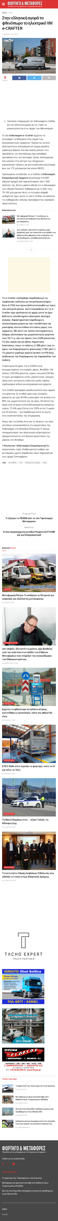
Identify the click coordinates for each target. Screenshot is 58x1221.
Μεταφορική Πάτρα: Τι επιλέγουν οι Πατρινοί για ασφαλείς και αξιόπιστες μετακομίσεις (34, 219)
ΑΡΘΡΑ (7, 589)
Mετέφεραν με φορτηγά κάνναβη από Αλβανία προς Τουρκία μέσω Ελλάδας (32, 1098)
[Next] (31, 250)
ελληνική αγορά (32, 463)
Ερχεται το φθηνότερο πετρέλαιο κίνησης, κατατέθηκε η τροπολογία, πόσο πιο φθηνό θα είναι (27, 713)
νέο (44, 463)
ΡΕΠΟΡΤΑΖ (9, 703)
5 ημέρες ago (22, 1103)
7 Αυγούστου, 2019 (10, 34)
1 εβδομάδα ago (23, 1127)
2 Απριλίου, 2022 (9, 720)
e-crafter (12, 463)
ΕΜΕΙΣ (4, 1209)
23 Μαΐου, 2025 (23, 225)
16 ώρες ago (21, 1089)
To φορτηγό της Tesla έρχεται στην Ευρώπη (35, 1086)
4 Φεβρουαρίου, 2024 (25, 241)
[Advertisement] (29, 274)
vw (21, 463)
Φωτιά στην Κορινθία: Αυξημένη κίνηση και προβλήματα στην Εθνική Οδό (34, 1110)
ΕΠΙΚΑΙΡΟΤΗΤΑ (10, 643)
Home (4, 13)
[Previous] (26, 250)
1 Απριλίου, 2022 (9, 774)
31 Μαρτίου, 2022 (9, 827)
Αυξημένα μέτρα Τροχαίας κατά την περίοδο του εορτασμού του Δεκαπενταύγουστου (35, 1122)
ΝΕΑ (10, 13)
